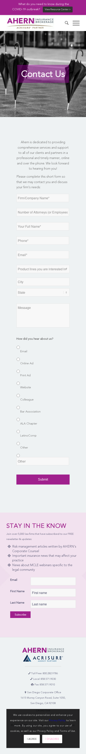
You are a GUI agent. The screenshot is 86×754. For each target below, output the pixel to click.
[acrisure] (43, 658)
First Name (17, 591)
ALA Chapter (28, 423)
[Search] (65, 23)
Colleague (27, 399)
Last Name (17, 602)
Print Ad (25, 375)
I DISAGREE (52, 739)
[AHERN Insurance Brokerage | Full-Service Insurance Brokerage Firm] (35, 23)
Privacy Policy (57, 720)
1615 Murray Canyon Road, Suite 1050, (43, 697)
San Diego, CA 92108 (43, 703)
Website (25, 387)
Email (23, 351)
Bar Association (30, 411)
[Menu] (74, 23)
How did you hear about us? (34, 338)
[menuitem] (65, 23)
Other (24, 447)
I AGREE (32, 739)
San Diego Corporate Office (44, 692)
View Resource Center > (58, 9)
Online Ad (26, 363)
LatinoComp (28, 435)
